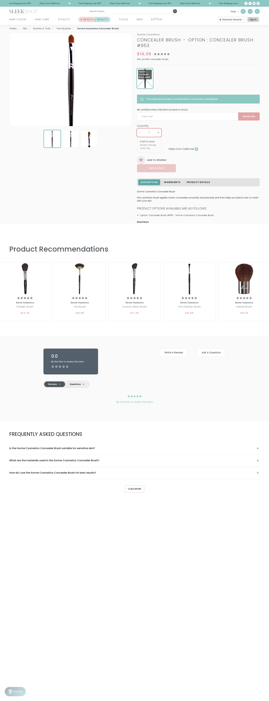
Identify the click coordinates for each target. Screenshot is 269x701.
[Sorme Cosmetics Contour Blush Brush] (134, 278)
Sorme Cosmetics (148, 34)
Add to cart (156, 168)
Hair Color (17, 19)
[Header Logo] (23, 11)
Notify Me (249, 116)
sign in (253, 19)
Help (233, 11)
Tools (123, 19)
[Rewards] (15, 691)
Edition (156, 19)
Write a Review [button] (174, 352)
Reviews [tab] (52, 384)
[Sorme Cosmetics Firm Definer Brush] (189, 278)
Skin (25, 28)
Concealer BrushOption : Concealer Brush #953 (195, 43)
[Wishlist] (250, 11)
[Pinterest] (258, 3)
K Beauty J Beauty (94, 19)
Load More (134, 488)
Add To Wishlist (156, 160)
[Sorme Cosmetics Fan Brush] (80, 278)
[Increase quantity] (158, 132)
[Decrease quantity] (140, 132)
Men (140, 19)
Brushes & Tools (41, 28)
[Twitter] (250, 3)
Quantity (143, 125)
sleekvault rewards (232, 19)
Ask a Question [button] (211, 352)
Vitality (64, 19)
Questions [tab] (75, 384)
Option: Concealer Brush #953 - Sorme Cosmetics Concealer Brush (177, 215)
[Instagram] (254, 3)
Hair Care (42, 19)
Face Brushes (64, 28)
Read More (143, 222)
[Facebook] (246, 3)
